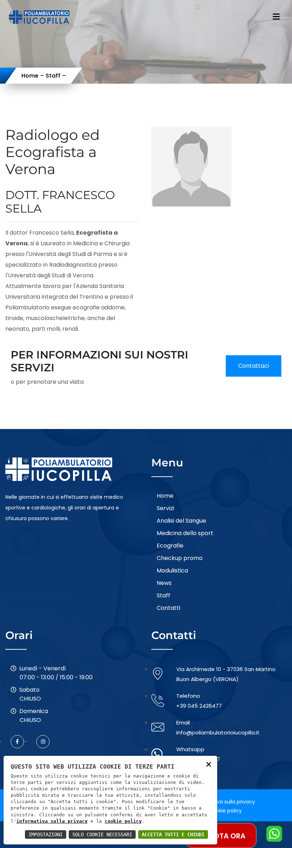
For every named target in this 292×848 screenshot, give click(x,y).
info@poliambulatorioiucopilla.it (218, 732)
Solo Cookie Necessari (102, 834)
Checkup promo (180, 558)
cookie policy (123, 821)
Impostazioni (45, 834)
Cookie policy (225, 810)
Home (29, 76)
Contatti (168, 608)
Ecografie (170, 545)
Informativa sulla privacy (224, 801)
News (164, 583)
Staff (53, 76)
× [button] (208, 764)
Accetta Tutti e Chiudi (173, 834)
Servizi (165, 508)
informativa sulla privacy (52, 821)
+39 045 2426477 (199, 706)
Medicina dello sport (185, 533)
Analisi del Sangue (181, 521)
